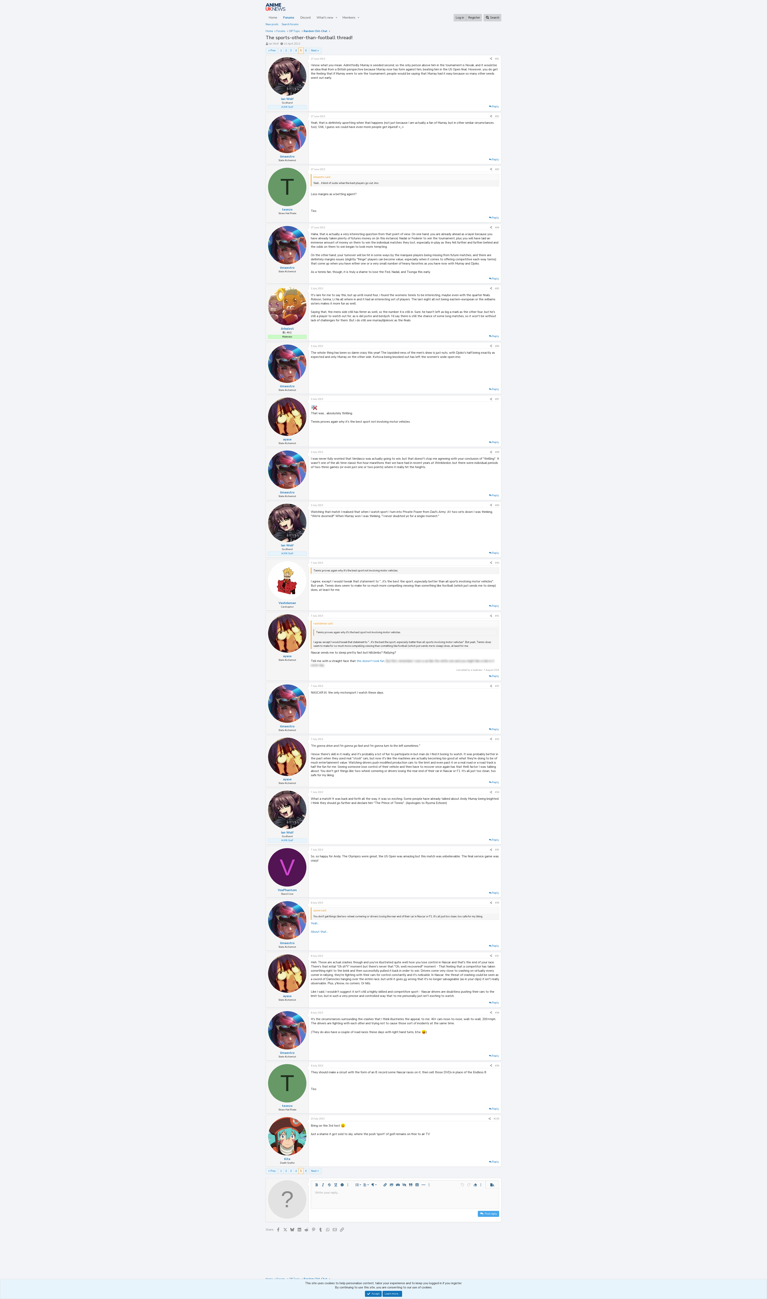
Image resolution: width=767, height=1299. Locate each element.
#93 (497, 739)
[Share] (491, 59)
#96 (497, 902)
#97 (497, 956)
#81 (497, 58)
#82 (497, 116)
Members (348, 18)
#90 (497, 562)
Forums (288, 18)
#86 (497, 346)
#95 (497, 849)
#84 (497, 227)
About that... (319, 932)
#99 (497, 1065)
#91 (497, 615)
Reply (495, 106)
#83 (497, 169)
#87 (497, 399)
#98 (497, 1012)
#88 (497, 452)
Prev (273, 50)
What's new (325, 18)
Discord (305, 18)
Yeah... (315, 923)
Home (273, 18)
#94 (497, 792)
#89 (497, 505)
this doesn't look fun (370, 661)
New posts (272, 24)
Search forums (290, 24)
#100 (496, 1118)
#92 (497, 686)
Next (314, 50)
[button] (336, 17)
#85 (497, 288)
